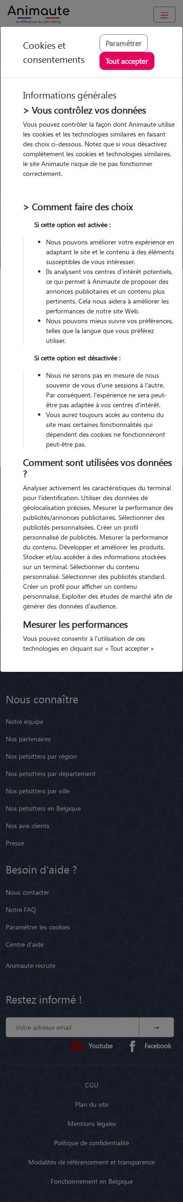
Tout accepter (127, 61)
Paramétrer (124, 43)
